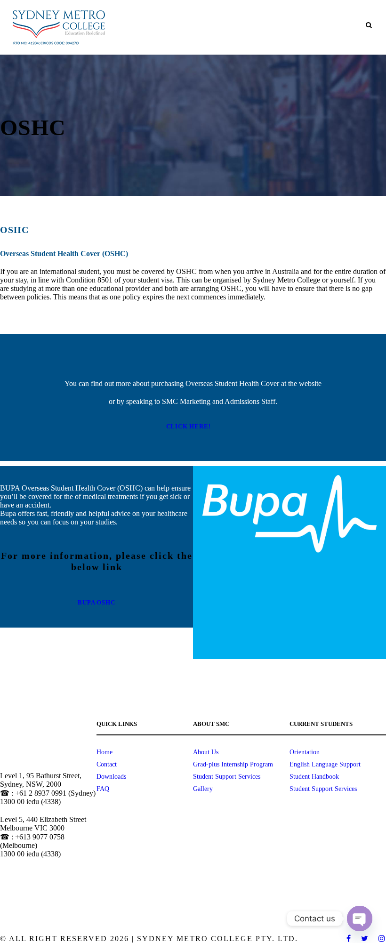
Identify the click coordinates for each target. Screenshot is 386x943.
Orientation (305, 752)
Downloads (111, 776)
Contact (106, 764)
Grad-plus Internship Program (233, 764)
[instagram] (382, 939)
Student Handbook (314, 776)
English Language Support (325, 764)
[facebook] (349, 939)
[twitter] (365, 939)
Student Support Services (226, 776)
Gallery (203, 788)
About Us (205, 752)
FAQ (102, 788)
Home (104, 752)
